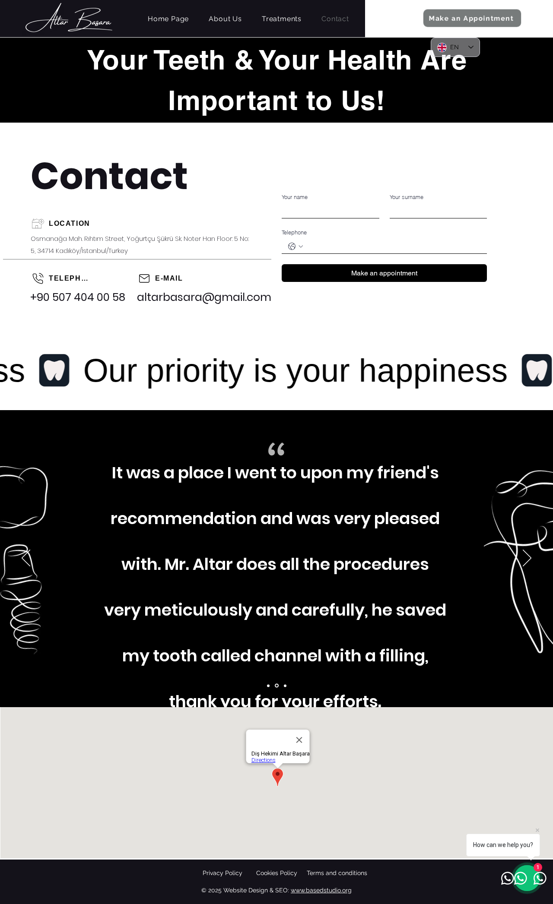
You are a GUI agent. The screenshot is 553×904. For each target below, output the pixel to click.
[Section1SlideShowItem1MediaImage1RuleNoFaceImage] (268, 685)
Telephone (294, 232)
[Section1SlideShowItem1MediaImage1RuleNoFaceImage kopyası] (277, 686)
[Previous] (26, 559)
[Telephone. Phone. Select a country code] (295, 246)
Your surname (406, 196)
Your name (295, 196)
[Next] (527, 559)
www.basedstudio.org (321, 890)
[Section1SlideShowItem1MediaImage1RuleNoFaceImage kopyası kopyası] (285, 685)
